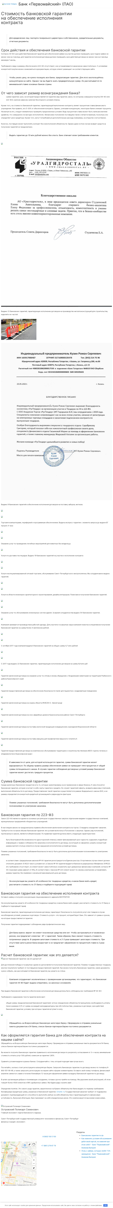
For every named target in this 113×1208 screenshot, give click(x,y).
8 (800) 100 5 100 (49, 1136)
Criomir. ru (61, 1092)
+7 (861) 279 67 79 (48, 1146)
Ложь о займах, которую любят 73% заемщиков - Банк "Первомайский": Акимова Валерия (95, 1154)
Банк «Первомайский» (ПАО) (46, 4)
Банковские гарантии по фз (92, 1135)
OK (105, 1205)
